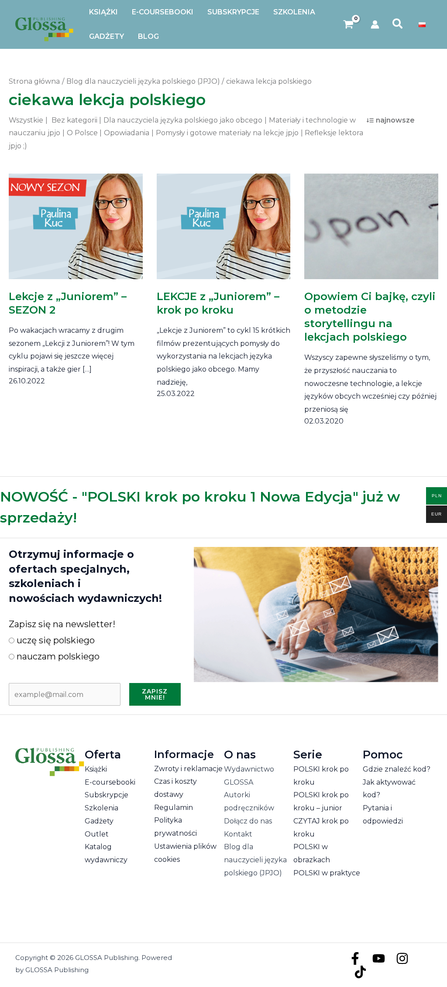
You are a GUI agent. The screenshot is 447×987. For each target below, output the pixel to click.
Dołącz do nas (248, 821)
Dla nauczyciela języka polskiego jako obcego (182, 120)
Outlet (97, 834)
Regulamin (173, 807)
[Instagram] (402, 958)
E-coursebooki (110, 782)
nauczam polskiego (57, 656)
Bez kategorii (74, 120)
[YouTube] (378, 958)
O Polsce (82, 133)
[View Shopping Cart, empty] (349, 25)
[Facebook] (355, 958)
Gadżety (99, 821)
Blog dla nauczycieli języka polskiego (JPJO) (255, 860)
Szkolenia (101, 808)
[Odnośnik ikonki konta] (375, 24)
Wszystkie (26, 120)
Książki (96, 769)
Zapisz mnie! (155, 694)
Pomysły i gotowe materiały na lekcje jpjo (227, 133)
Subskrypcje (106, 795)
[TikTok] (360, 972)
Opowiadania (126, 133)
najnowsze (395, 120)
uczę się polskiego (54, 640)
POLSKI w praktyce (326, 873)
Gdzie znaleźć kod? (396, 769)
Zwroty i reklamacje (188, 769)
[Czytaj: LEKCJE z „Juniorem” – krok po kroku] (223, 220)
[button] (397, 24)
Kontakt (238, 834)
